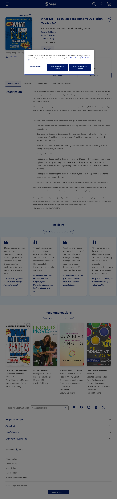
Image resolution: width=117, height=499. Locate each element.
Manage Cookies (35, 66)
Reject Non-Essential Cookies (57, 67)
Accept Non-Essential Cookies (80, 67)
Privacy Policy (74, 58)
